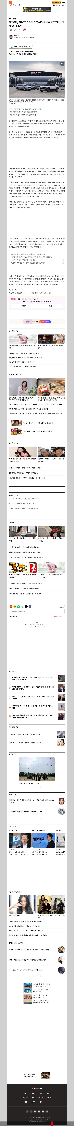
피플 (25, 1102)
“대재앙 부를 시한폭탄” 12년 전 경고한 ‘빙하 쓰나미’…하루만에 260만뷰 (31, 257)
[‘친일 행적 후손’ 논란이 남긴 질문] (61, 801)
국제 (48, 1093)
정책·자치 (25, 1098)
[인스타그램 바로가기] (39, 1111)
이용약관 (29, 1117)
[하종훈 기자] (11, 37)
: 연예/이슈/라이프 (16, 943)
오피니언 (11, 794)
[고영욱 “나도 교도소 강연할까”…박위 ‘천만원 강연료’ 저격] (61, 960)
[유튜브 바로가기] (35, 1111)
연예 (41, 1102)
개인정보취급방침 (37, 1117)
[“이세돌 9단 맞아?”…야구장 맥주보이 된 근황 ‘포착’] (61, 970)
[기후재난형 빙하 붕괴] (61, 811)
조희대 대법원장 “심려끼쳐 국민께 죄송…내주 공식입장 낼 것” (28, 254)
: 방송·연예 (14, 892)
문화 (33, 1098)
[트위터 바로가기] (31, 1111)
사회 (33, 1093)
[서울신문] (14, 3)
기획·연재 (11, 826)
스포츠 (33, 1102)
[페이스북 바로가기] (27, 1111)
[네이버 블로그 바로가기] (46, 1111)
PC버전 (49, 1117)
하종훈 (15, 35)
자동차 (14, 19)
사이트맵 (44, 1117)
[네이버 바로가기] (43, 1111)
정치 (25, 1093)
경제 (10, 19)
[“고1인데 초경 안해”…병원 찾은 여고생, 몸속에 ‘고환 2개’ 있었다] (61, 949)
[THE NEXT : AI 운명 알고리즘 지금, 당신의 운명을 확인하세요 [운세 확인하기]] (37, 321)
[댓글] (24, 30)
